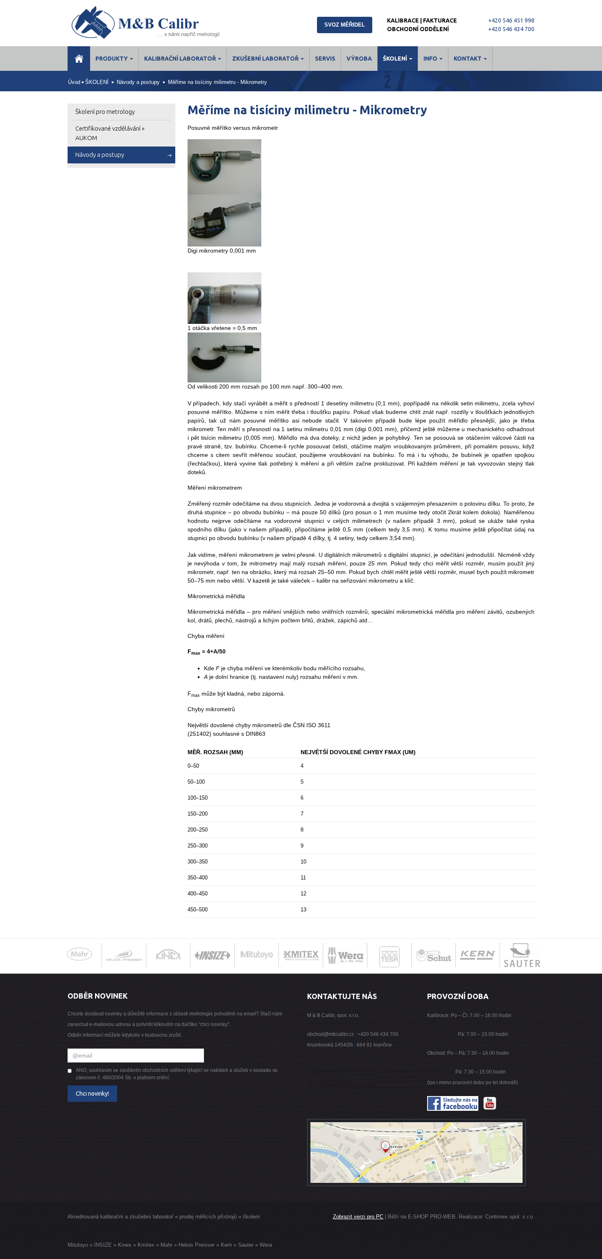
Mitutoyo (78, 1245)
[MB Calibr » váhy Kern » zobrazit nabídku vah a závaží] (478, 955)
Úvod (74, 82)
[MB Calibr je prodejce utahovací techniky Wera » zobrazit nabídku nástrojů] (345, 955)
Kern (226, 1245)
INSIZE (102, 1245)
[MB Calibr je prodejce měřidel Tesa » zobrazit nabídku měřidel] (390, 959)
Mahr (166, 1245)
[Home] (79, 58)
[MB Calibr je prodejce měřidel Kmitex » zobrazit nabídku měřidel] (301, 955)
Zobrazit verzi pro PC (358, 1217)
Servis (325, 58)
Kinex (124, 1245)
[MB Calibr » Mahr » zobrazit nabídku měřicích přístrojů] (80, 955)
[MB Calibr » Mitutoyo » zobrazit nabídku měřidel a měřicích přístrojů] (257, 955)
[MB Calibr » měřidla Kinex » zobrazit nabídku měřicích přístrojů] (168, 955)
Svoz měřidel (344, 25)
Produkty (112, 58)
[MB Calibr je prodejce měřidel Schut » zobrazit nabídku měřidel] (434, 955)
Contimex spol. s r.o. (509, 1217)
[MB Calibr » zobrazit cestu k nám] (416, 1152)
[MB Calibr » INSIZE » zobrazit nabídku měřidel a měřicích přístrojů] (213, 955)
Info (431, 58)
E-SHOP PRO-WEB (431, 1217)
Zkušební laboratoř (266, 58)
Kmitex (146, 1245)
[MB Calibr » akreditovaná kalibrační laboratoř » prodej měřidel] (154, 23)
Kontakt (468, 58)
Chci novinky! (92, 1093)
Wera (266, 1245)
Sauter (245, 1245)
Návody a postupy (138, 82)
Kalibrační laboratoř (180, 58)
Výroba (359, 58)
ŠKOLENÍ (395, 58)
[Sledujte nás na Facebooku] (452, 1103)
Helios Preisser (197, 1245)
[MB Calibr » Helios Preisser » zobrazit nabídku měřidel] (124, 955)
